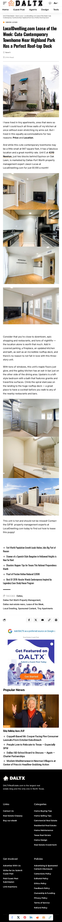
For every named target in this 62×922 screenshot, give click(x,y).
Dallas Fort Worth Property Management (21, 600)
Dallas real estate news (14, 604)
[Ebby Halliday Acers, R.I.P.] (31, 711)
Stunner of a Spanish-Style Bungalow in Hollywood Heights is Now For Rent (29, 558)
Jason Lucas (11, 22)
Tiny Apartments (45, 608)
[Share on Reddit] (37, 917)
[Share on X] (18, 917)
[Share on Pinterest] (25, 917)
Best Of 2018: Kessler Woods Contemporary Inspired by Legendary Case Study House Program (27, 581)
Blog (6, 726)
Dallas (19, 596)
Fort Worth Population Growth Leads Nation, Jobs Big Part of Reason (29, 549)
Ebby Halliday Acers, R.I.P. (13, 731)
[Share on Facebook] (12, 917)
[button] (5, 3)
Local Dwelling (10, 608)
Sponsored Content (27, 608)
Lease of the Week (34, 604)
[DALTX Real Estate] (25, 3)
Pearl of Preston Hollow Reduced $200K (23, 574)
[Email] (43, 917)
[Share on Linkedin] (31, 917)
